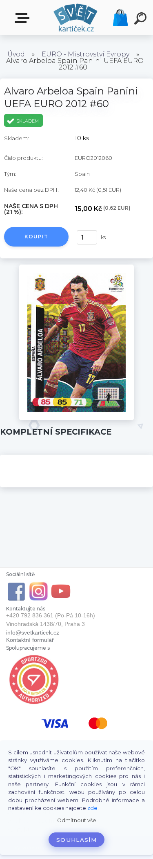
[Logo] (76, 17)
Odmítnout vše (76, 820)
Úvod (16, 54)
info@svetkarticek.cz (32, 632)
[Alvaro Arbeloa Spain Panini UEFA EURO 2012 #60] (76, 267)
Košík (120, 17)
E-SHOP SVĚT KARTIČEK (23, 18)
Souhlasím (76, 840)
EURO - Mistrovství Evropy (85, 54)
